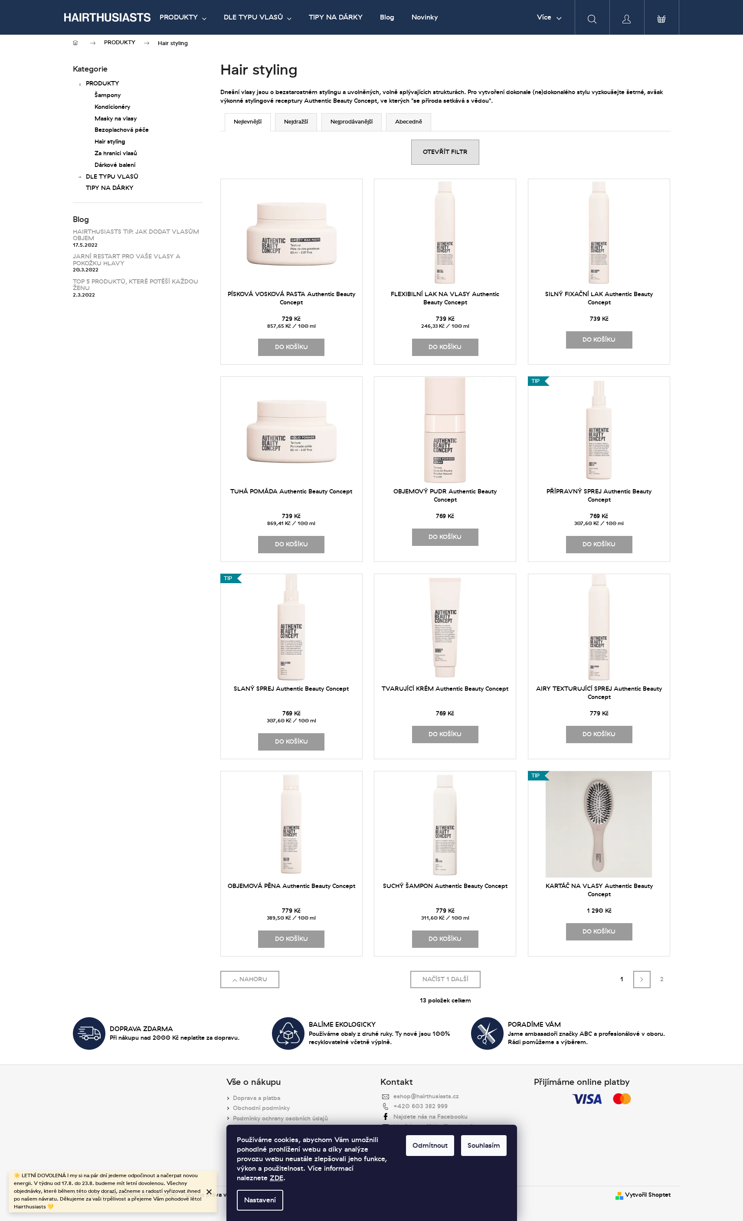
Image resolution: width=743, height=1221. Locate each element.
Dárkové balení (115, 165)
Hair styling (110, 141)
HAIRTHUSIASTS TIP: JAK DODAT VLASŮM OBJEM (136, 235)
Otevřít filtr (445, 152)
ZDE (276, 1178)
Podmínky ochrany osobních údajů (280, 1118)
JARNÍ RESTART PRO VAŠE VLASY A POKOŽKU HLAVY (126, 260)
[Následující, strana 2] (642, 979)
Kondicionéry (112, 107)
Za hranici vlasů (116, 153)
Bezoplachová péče (122, 130)
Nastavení (260, 1200)
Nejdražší (296, 121)
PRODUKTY (102, 83)
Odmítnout (430, 1145)
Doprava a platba (256, 1098)
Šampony (108, 95)
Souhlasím (484, 1145)
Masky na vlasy (116, 118)
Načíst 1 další (445, 979)
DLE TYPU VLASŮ (112, 176)
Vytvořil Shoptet (648, 1194)
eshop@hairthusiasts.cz (426, 1096)
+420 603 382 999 (420, 1106)
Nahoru (253, 979)
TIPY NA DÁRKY (110, 188)
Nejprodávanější (352, 121)
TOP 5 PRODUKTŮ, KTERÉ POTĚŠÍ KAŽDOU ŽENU (135, 285)
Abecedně (408, 121)
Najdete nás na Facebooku (430, 1116)
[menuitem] (183, 17)
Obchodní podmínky (261, 1108)
